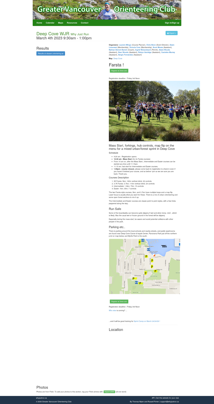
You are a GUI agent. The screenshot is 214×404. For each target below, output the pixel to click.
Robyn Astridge (144, 52)
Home (39, 22)
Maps (60, 22)
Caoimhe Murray (168, 52)
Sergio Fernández (125, 54)
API (153, 398)
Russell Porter (153, 401)
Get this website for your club (167, 398)
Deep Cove (117, 58)
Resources (72, 22)
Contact (84, 22)
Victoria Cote (134, 47)
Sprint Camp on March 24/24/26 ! (147, 321)
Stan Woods (123, 52)
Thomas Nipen (138, 401)
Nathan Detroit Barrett (118, 49)
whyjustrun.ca (41, 398)
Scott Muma (158, 47)
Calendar (50, 22)
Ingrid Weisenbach (143, 49)
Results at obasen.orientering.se (50, 53)
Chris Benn (151, 45)
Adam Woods (164, 49)
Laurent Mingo (125, 45)
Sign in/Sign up (172, 22)
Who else (112, 310)
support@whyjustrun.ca (169, 401)
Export (172, 33)
